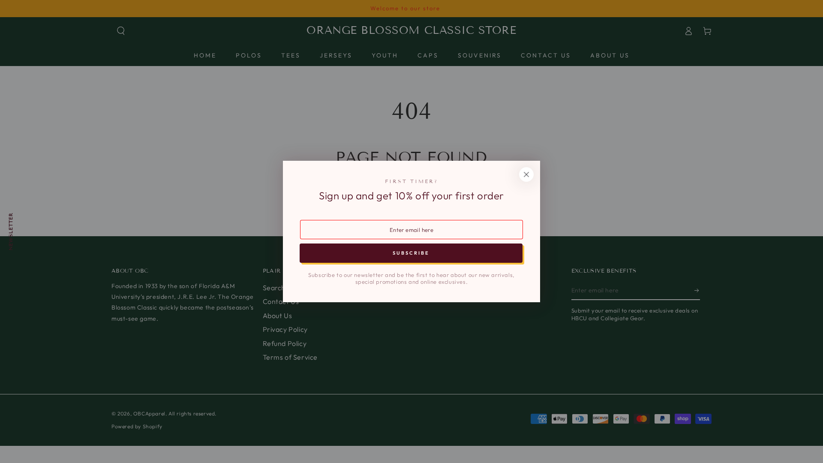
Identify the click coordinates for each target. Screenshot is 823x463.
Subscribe (411, 253)
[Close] (526, 174)
